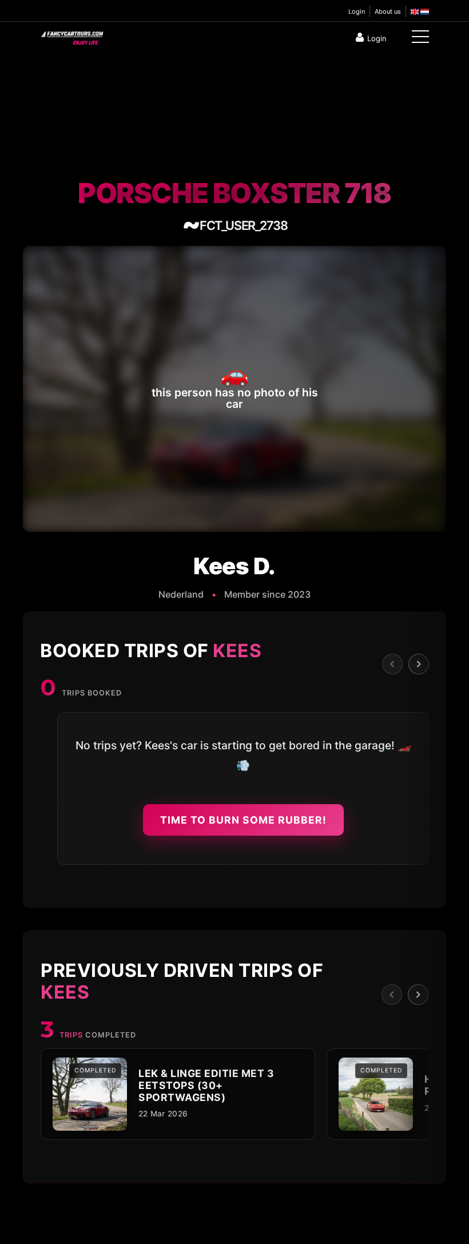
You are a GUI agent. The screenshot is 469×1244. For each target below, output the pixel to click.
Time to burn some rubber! (243, 820)
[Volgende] (418, 664)
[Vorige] (392, 664)
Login (356, 11)
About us (388, 11)
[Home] (71, 35)
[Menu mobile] (420, 38)
